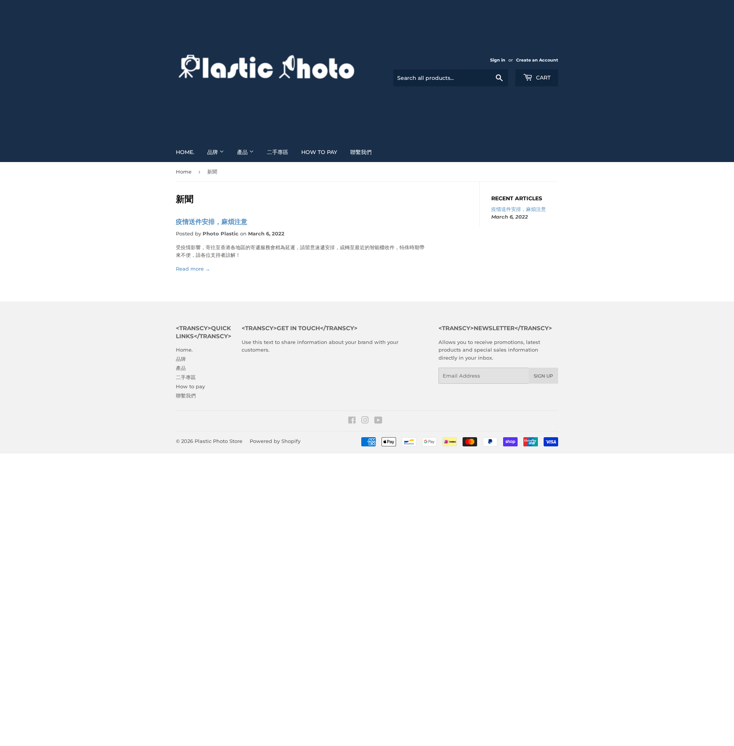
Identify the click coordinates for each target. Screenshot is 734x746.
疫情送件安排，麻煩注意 (211, 221)
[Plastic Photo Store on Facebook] (352, 421)
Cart (542, 77)
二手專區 (277, 152)
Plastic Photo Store (218, 441)
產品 (243, 152)
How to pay (319, 152)
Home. (185, 152)
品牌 (213, 152)
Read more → (193, 269)
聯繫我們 (361, 152)
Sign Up (543, 376)
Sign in (497, 60)
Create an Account (537, 60)
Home (184, 172)
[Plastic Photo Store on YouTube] (378, 421)
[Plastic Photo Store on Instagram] (365, 421)
